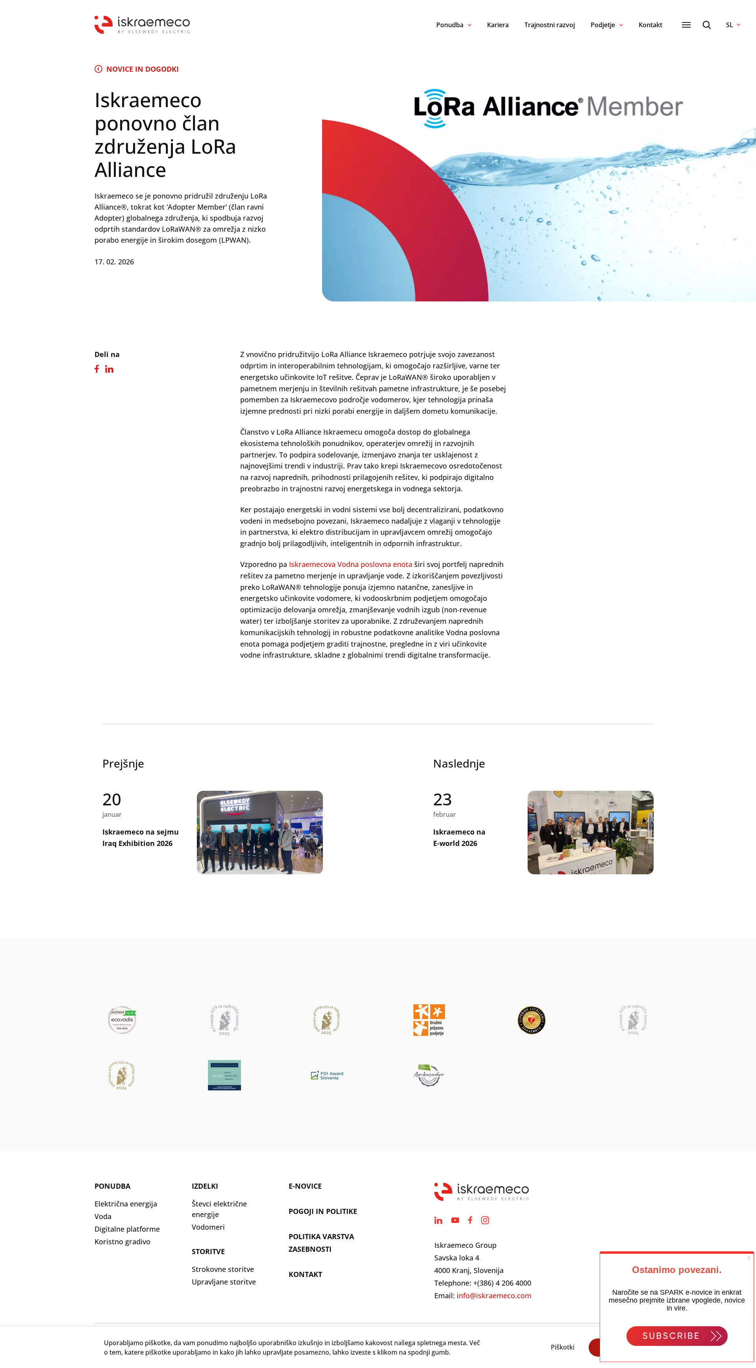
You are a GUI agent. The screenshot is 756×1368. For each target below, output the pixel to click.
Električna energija (125, 1203)
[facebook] (470, 1220)
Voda (102, 1216)
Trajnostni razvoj (549, 24)
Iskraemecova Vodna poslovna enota (350, 564)
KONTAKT (305, 1274)
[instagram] (485, 1220)
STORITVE (208, 1251)
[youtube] (455, 1220)
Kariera (498, 24)
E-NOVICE (305, 1186)
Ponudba (449, 24)
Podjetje (603, 24)
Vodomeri (208, 1227)
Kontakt (650, 24)
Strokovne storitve (223, 1269)
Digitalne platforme (127, 1229)
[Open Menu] (686, 25)
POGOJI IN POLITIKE (323, 1211)
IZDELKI (205, 1186)
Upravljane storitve (224, 1281)
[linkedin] (438, 1220)
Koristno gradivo (122, 1241)
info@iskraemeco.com (494, 1295)
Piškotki (562, 1347)
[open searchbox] (706, 25)
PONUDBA (112, 1186)
